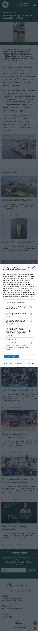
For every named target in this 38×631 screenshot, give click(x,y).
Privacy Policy (30, 363)
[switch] (30, 307)
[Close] (34, 268)
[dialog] (19, 315)
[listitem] (19, 302)
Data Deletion (8, 363)
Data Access (19, 363)
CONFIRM (11, 356)
